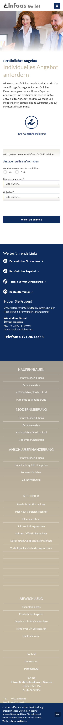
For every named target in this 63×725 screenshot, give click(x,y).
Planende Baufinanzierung (31, 399)
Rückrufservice (31, 636)
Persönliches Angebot (22, 271)
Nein (23, 171)
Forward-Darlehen (31, 472)
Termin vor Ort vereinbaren (26, 281)
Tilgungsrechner (31, 519)
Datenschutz (31, 668)
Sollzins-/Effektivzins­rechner (31, 533)
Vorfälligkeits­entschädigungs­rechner (31, 548)
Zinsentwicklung (31, 479)
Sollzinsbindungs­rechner (31, 526)
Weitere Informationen (14, 720)
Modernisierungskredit (31, 439)
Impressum (31, 661)
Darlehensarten (31, 385)
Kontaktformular (19, 292)
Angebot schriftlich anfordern (31, 621)
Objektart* (8, 192)
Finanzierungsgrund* (13, 179)
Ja (10, 171)
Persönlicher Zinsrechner (24, 261)
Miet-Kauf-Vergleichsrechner (31, 511)
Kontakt (31, 654)
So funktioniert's (31, 607)
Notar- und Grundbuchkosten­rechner (31, 540)
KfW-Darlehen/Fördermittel (31, 392)
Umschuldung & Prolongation (31, 465)
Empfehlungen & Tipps (31, 378)
